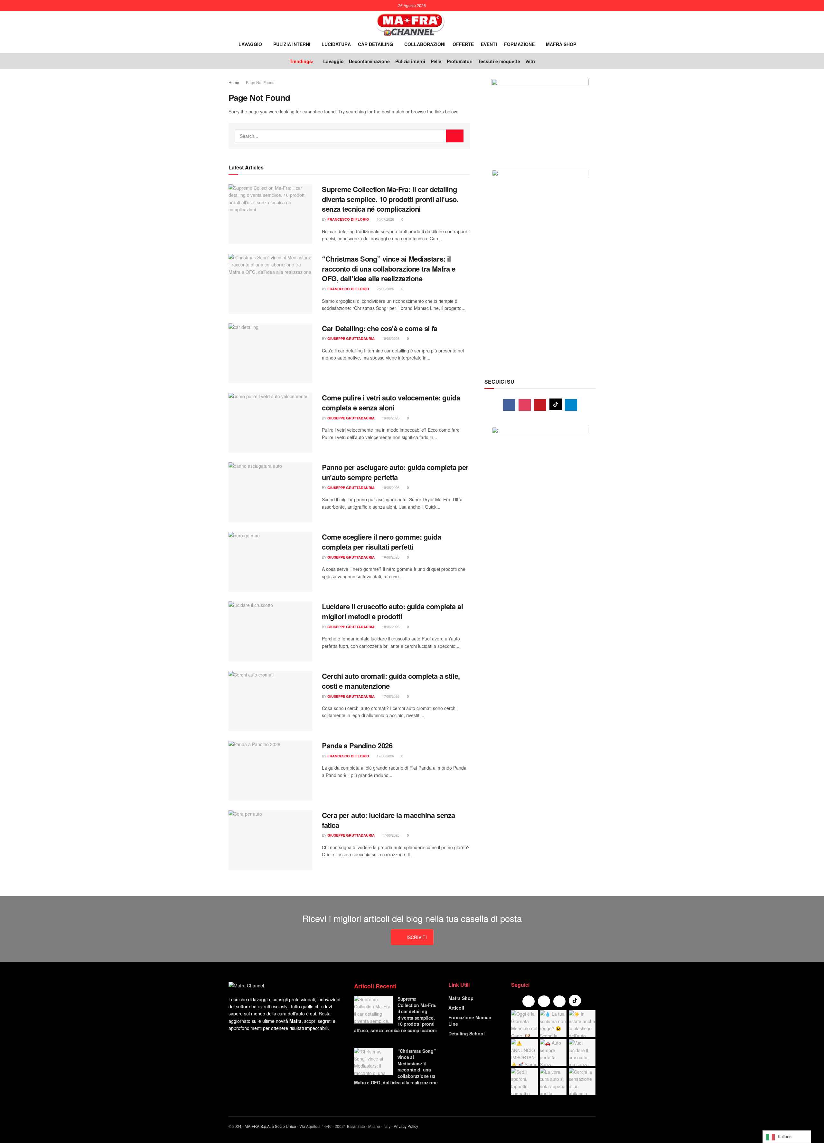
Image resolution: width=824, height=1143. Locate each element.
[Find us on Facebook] (509, 405)
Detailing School (466, 1033)
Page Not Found (260, 82)
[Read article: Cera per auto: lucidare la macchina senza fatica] (270, 840)
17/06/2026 (390, 696)
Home (234, 82)
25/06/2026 (385, 288)
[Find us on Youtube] (540, 405)
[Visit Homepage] (410, 24)
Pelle (436, 61)
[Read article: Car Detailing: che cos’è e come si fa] (270, 353)
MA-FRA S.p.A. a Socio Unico (270, 1126)
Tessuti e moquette (499, 61)
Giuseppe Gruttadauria (351, 338)
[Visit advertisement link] (539, 118)
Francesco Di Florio (348, 219)
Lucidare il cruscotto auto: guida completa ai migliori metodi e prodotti (392, 611)
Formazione (519, 44)
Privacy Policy (406, 1126)
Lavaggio (250, 44)
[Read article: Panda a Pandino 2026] (270, 771)
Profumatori (460, 61)
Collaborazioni (424, 44)
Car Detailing (375, 44)
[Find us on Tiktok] (555, 404)
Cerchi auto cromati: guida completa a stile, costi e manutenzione (391, 681)
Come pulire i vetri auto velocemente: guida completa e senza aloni (391, 402)
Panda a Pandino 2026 (357, 745)
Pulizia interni (291, 44)
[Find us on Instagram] (525, 405)
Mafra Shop (561, 44)
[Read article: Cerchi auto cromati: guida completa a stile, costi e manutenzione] (270, 701)
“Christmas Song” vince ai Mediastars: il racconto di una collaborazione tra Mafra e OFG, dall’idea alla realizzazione (388, 269)
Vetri (530, 61)
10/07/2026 (385, 219)
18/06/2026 (390, 557)
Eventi (489, 44)
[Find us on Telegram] (571, 405)
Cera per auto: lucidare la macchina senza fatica (388, 820)
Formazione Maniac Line (469, 1020)
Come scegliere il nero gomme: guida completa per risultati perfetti (381, 542)
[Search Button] (587, 44)
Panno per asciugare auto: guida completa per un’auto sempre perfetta (395, 472)
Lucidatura (336, 44)
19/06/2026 (390, 338)
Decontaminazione (369, 61)
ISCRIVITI (417, 937)
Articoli (456, 1007)
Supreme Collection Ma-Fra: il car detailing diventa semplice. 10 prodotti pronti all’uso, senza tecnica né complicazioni (390, 199)
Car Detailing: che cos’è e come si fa (379, 328)
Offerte (463, 44)
